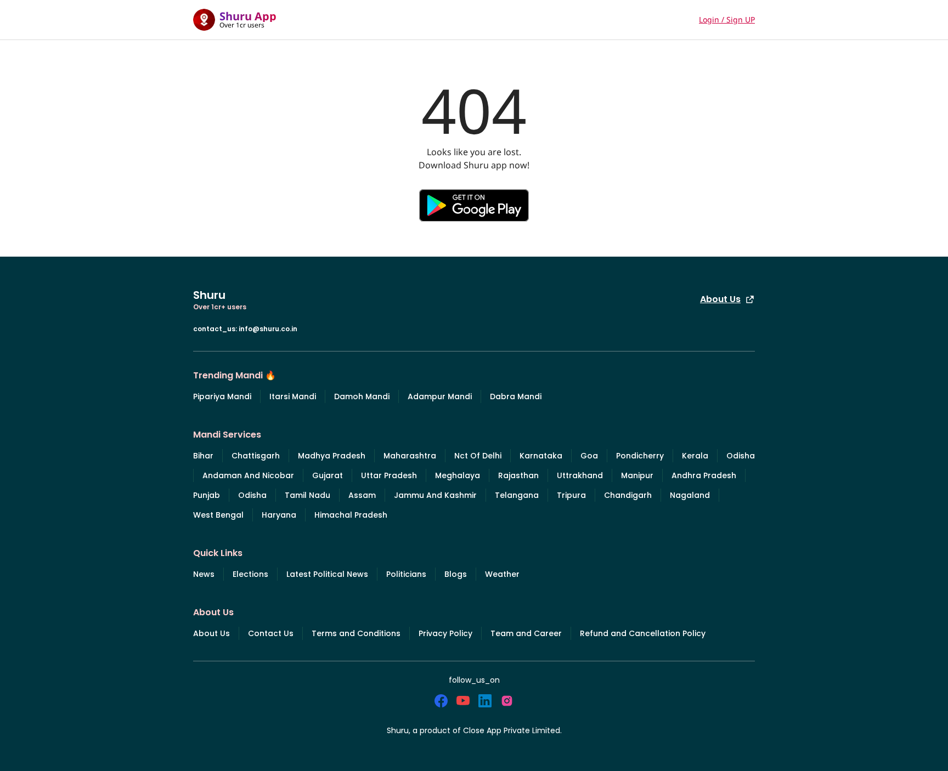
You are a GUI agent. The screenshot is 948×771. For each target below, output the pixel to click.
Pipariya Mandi (222, 396)
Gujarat (327, 475)
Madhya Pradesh (331, 455)
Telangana (517, 495)
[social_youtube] (463, 700)
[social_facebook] (441, 700)
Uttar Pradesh (389, 475)
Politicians (406, 574)
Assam (362, 495)
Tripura (571, 495)
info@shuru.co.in (268, 328)
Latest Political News (327, 574)
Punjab (206, 495)
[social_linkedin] (485, 700)
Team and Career (526, 633)
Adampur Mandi (440, 396)
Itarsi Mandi (292, 396)
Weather (502, 574)
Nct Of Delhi (477, 455)
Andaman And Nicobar (248, 475)
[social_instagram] (507, 700)
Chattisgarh (256, 455)
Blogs (455, 574)
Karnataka (541, 455)
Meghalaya (457, 475)
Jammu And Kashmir (435, 495)
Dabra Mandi (515, 396)
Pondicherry (640, 455)
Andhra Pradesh (704, 475)
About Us (720, 299)
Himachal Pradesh (350, 514)
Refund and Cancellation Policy (643, 633)
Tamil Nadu (307, 495)
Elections (250, 574)
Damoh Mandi (362, 396)
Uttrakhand (580, 475)
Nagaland (690, 495)
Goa (589, 455)
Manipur (637, 475)
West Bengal (218, 514)
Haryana (279, 514)
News (204, 574)
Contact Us (271, 633)
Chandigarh (628, 495)
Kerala (695, 455)
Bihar (203, 455)
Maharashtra (409, 455)
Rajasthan (518, 475)
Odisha (740, 455)
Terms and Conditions (356, 633)
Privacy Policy (445, 633)
